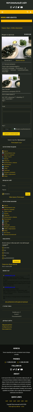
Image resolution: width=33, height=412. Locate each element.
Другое (6, 151)
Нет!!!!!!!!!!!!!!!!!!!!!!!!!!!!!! (9, 258)
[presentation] (3, 20)
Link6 (26, 401)
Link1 (7, 401)
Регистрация (14, 142)
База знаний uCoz (6, 329)
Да (5, 250)
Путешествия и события (10, 162)
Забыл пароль (12, 197)
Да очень (6, 247)
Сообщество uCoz (7, 327)
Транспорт (7, 170)
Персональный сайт (16, 3)
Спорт (5, 168)
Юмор (5, 176)
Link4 (18, 401)
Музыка (6, 158)
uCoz (22, 406)
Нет (5, 255)
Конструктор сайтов (14, 406)
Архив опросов (13, 264)
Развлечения (7, 164)
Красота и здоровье (9, 155)
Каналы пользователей (10, 234)
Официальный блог (7, 325)
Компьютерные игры (9, 153)
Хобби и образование (16, 28)
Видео (8, 28)
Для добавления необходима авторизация (16, 302)
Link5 (22, 401)
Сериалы (6, 166)
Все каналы (7, 232)
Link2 (10, 401)
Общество (6, 160)
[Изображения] (11, 81)
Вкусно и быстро (20, 60)
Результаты (5, 264)
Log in (20, 142)
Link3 (14, 401)
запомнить (7, 194)
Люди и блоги (8, 156)
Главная (4, 28)
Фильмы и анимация (9, 172)
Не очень (6, 253)
